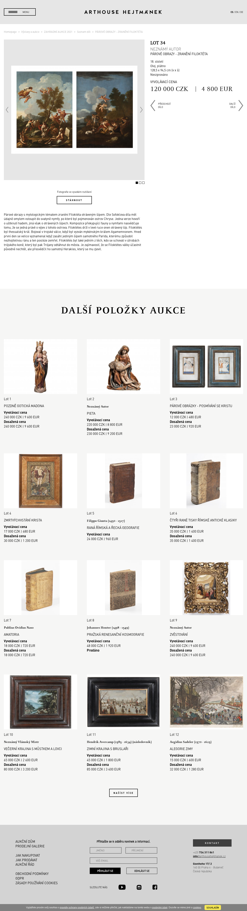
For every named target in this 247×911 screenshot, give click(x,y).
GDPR (19, 878)
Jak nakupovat (27, 855)
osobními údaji (159, 907)
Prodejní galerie (30, 846)
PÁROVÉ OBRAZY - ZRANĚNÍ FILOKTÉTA (119, 32)
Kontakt (212, 843)
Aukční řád (24, 864)
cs (232, 12)
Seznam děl (84, 32)
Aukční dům (25, 841)
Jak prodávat (26, 860)
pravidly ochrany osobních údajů (77, 907)
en (236, 11)
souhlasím (212, 907)
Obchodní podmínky (32, 873)
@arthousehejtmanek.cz (209, 856)
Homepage (10, 32)
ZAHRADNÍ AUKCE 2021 (58, 32)
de (241, 11)
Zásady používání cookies (36, 883)
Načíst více (123, 793)
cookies (197, 907)
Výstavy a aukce (30, 32)
